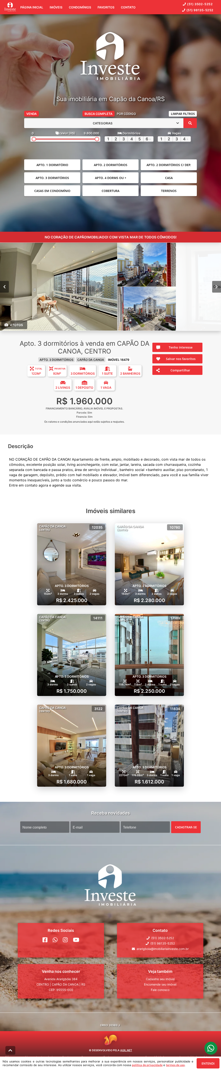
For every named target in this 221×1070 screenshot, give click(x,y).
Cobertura (110, 191)
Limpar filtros (183, 114)
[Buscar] (190, 123)
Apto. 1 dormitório (52, 165)
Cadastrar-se (186, 827)
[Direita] (216, 287)
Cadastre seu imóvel (160, 979)
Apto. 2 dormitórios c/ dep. (169, 165)
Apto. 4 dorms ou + (110, 178)
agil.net (126, 1050)
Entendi (208, 1063)
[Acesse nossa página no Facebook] (45, 940)
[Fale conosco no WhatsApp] (55, 940)
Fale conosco (160, 990)
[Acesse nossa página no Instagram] (65, 940)
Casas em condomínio (52, 191)
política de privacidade (147, 1065)
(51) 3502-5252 (200, 4)
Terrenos (169, 191)
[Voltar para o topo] (10, 1050)
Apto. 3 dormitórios (52, 178)
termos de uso (175, 1065)
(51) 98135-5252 (199, 10)
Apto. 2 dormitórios (110, 165)
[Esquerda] (4, 287)
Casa (169, 178)
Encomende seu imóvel (160, 984)
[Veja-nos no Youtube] (76, 940)
